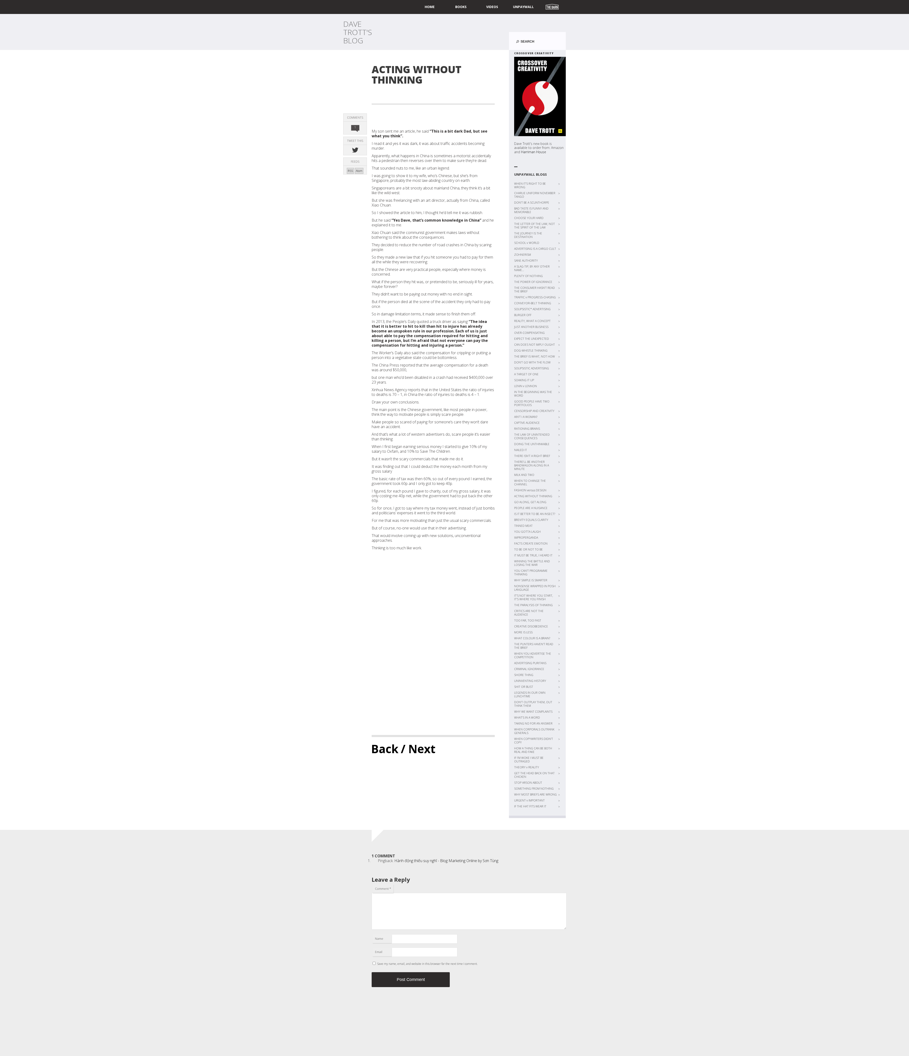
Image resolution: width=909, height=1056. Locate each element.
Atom (359, 171)
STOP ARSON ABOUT (528, 782)
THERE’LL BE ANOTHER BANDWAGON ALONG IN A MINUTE (531, 465)
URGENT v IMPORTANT (529, 800)
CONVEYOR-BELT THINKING (532, 303)
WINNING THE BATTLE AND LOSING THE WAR (532, 563)
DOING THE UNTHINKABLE (531, 444)
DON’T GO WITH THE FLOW (532, 362)
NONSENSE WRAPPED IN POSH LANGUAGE (535, 587)
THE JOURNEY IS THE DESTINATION (528, 235)
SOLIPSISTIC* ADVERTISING (532, 309)
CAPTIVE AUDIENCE (527, 423)
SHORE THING (523, 675)
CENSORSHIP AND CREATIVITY (534, 411)
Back (384, 748)
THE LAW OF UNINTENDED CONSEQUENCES (532, 436)
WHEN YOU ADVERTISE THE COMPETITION (532, 655)
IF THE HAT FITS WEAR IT (530, 806)
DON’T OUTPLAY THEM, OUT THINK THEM (533, 703)
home (430, 6)
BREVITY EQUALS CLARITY (531, 520)
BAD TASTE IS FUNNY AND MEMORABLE (531, 210)
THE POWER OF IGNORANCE (533, 282)
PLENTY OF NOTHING (528, 276)
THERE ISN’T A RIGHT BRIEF (532, 456)
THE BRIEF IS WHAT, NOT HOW (534, 356)
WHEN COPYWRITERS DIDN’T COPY (533, 740)
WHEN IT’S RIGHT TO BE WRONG (530, 185)
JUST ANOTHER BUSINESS (531, 327)
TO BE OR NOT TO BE (528, 549)
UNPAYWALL (523, 6)
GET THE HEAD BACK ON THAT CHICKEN (534, 775)
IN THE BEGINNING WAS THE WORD (533, 393)
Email (378, 952)
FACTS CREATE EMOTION (531, 543)
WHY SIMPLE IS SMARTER (530, 580)
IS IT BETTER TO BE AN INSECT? (534, 514)
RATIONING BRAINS (527, 428)
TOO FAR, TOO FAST (527, 620)
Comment (383, 888)
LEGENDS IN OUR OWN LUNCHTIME (529, 694)
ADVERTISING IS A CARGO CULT (535, 249)
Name (379, 938)
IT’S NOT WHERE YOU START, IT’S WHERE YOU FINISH (533, 597)
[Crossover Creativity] (540, 96)
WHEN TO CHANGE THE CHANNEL (530, 482)
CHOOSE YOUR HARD (529, 218)
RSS (350, 171)
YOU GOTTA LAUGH (527, 531)
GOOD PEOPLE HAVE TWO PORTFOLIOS (531, 403)
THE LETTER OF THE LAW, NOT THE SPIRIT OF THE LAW (534, 225)
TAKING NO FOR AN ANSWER (533, 723)
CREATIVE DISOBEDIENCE (531, 626)
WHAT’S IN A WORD (527, 717)
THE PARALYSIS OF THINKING (533, 605)
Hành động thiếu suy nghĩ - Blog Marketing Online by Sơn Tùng (446, 860)
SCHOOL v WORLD (526, 243)
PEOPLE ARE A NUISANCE (531, 508)
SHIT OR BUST (523, 687)
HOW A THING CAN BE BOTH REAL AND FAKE (533, 750)
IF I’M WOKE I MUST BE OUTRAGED (529, 759)
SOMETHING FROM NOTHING (534, 788)
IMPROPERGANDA (526, 537)
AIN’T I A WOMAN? (525, 417)
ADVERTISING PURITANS (530, 663)
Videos (492, 6)
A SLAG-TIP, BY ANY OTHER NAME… (532, 268)
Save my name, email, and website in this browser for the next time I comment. (427, 964)
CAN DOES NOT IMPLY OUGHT (534, 344)
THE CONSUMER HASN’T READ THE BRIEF (534, 289)
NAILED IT (520, 450)
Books (461, 6)
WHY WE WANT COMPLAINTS (533, 711)
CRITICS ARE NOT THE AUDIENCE (529, 612)
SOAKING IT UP (524, 380)
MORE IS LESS (523, 632)
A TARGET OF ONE (526, 374)
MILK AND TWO (524, 475)
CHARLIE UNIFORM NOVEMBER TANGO (534, 194)
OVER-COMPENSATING (529, 333)
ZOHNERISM (522, 254)
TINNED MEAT (523, 526)
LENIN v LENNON (525, 386)
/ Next (418, 748)
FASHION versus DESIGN (530, 490)
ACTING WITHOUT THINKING (533, 496)
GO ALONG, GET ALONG (530, 502)
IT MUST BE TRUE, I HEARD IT (533, 555)
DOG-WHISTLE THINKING (531, 350)
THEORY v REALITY (526, 767)
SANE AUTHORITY (526, 260)
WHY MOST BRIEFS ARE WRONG (535, 794)
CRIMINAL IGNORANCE (529, 669)
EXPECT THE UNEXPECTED (531, 338)
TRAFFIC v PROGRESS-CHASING (535, 297)
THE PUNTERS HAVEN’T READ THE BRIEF (533, 645)
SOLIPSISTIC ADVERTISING (531, 368)
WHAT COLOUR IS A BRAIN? (532, 638)
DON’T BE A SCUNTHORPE (531, 202)
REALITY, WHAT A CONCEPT (532, 321)
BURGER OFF (522, 315)
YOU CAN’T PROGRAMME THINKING (531, 572)
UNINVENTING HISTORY (530, 681)
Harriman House (533, 152)
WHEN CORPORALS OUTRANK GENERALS (534, 731)
